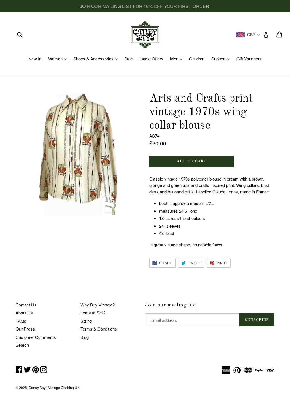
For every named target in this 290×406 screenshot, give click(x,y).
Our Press (25, 329)
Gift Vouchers (249, 59)
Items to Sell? (93, 313)
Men (177, 59)
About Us (24, 313)
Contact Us (26, 305)
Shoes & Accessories (96, 59)
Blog (84, 337)
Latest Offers (151, 59)
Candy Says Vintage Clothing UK (54, 387)
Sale (128, 59)
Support (222, 59)
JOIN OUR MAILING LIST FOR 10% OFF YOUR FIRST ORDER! (145, 6)
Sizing (86, 321)
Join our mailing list (170, 305)
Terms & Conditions (98, 329)
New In (34, 59)
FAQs (21, 321)
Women (58, 59)
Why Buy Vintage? (97, 305)
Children (196, 59)
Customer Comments (36, 337)
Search (22, 345)
